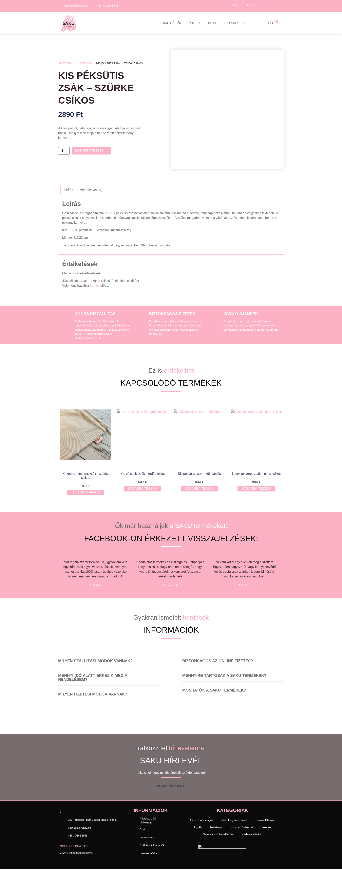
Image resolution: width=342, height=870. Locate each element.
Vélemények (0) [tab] (91, 190)
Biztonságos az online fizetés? (217, 661)
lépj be (95, 285)
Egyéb (197, 827)
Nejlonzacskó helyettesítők (218, 834)
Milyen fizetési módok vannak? (92, 694)
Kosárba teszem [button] (142, 488)
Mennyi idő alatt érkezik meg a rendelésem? (92, 677)
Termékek (85, 63)
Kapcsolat (232, 23)
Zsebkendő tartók (252, 834)
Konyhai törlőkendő (242, 827)
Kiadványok (216, 827)
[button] (109, 663)
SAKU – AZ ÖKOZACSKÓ (73, 846)
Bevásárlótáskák (265, 820)
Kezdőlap (66, 63)
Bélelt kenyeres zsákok (234, 820)
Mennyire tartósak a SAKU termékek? (224, 675)
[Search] (243, 22)
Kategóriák (172, 23)
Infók (236, 5)
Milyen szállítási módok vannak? (95, 661)
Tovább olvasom (85, 492)
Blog (212, 23)
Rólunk (194, 23)
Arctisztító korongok (201, 820)
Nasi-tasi (266, 827)
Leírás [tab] (68, 190)
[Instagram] (277, 5)
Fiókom (251, 5)
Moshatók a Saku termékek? (214, 690)
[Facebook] (268, 5)
